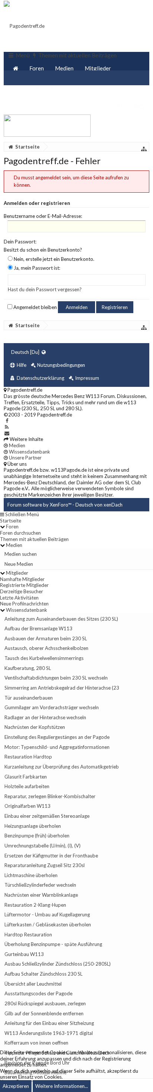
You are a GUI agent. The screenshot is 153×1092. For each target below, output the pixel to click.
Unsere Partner (89, 86)
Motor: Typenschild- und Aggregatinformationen (57, 747)
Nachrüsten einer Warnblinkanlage (41, 895)
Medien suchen (20, 554)
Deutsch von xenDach (99, 505)
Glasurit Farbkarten (25, 777)
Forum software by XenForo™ (39, 505)
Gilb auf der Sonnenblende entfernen (44, 1013)
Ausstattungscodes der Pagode (38, 993)
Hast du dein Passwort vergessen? (45, 289)
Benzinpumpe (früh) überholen (36, 836)
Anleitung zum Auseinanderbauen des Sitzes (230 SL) (61, 619)
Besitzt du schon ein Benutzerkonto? (43, 250)
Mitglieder (98, 68)
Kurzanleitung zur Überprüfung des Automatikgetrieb (61, 767)
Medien (64, 68)
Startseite (10, 521)
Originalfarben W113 (27, 806)
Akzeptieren (16, 1086)
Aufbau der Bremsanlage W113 (38, 628)
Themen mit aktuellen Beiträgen (34, 539)
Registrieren (115, 307)
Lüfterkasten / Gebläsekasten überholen (47, 924)
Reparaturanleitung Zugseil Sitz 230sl (44, 865)
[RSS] (7, 427)
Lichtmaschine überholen (31, 875)
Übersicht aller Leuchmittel (33, 984)
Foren (36, 68)
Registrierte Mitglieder (24, 585)
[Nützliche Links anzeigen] (144, 149)
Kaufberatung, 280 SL (27, 668)
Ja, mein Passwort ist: (36, 268)
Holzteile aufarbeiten (26, 786)
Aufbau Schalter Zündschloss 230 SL (43, 974)
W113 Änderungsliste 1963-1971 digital (48, 1033)
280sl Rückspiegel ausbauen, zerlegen (45, 1003)
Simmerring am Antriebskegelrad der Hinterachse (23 (61, 688)
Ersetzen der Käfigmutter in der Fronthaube (51, 856)
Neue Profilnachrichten (24, 604)
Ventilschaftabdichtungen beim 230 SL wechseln (56, 678)
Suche (127, 86)
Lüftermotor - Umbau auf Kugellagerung (47, 914)
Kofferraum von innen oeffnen (36, 1043)
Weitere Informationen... (61, 1086)
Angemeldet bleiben (34, 307)
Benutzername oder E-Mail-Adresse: (43, 216)
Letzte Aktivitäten (19, 598)
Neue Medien (18, 564)
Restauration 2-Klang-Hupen (35, 905)
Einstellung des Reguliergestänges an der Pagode (57, 737)
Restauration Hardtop (28, 757)
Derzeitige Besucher (21, 591)
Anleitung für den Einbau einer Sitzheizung (49, 1023)
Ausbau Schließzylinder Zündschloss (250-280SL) (57, 964)
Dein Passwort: (20, 242)
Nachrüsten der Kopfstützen (34, 727)
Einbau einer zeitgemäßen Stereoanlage (46, 816)
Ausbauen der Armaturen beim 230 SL (45, 638)
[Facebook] (7, 421)
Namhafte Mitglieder (22, 579)
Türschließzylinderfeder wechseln (40, 885)
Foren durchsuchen (20, 533)
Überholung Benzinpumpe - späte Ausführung (53, 944)
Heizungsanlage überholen (32, 826)
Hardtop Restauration (28, 934)
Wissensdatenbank (36, 86)
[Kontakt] (7, 433)
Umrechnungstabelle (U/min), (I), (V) (42, 846)
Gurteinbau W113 (24, 954)
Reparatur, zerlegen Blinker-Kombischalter (49, 796)
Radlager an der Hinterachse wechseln (45, 717)
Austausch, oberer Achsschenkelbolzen (46, 648)
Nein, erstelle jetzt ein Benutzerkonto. (53, 259)
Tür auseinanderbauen (28, 698)
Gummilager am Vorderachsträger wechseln (51, 707)
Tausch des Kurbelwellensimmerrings (44, 658)
